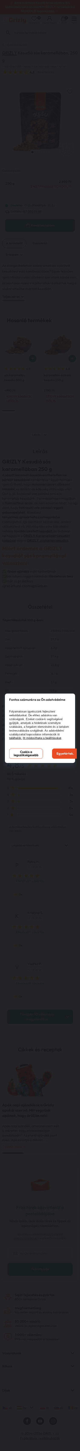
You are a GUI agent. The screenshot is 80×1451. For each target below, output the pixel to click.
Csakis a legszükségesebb (26, 753)
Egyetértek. (65, 754)
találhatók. (15, 738)
